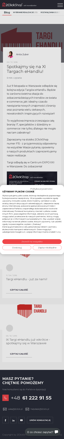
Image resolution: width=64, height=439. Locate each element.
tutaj (58, 232)
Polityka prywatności (41, 188)
